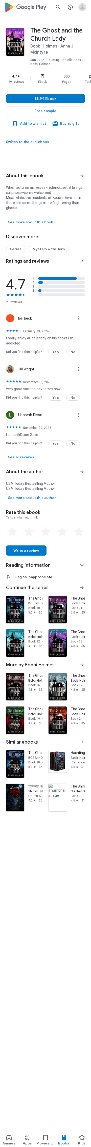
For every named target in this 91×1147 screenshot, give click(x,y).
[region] (45, 78)
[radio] (12, 532)
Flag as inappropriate (29, 576)
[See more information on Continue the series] (82, 588)
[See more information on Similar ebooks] (82, 742)
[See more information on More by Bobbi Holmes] (82, 665)
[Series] (16, 249)
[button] (45, 111)
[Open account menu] (82, 7)
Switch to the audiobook (27, 141)
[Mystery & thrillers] (49, 249)
